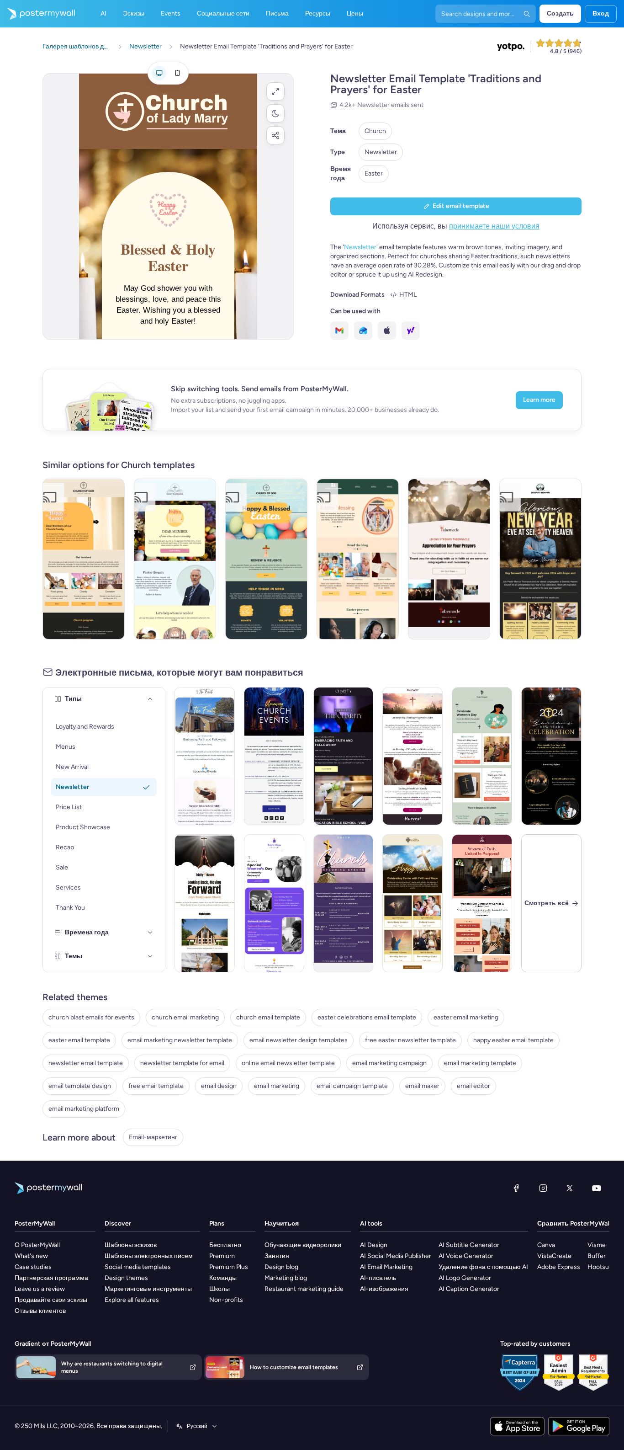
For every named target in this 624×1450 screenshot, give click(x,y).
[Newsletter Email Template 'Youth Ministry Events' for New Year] (205, 903)
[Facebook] (516, 1188)
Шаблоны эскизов (131, 1245)
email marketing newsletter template (179, 1040)
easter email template (79, 1040)
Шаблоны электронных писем (149, 1256)
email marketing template (480, 1063)
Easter (374, 173)
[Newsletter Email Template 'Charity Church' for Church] (343, 756)
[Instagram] (543, 1188)
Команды (223, 1278)
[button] (275, 91)
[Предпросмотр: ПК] (159, 73)
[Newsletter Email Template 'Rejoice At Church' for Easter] (266, 559)
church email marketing (185, 1017)
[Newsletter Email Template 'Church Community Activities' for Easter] (175, 559)
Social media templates (138, 1267)
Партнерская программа (51, 1278)
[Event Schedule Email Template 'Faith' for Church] (343, 903)
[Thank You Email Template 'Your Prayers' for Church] (449, 559)
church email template (268, 1017)
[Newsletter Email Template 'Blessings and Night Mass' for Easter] (358, 559)
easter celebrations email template (366, 1017)
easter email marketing (466, 1017)
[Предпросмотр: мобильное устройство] (177, 73)
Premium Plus (228, 1267)
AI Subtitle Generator (469, 1245)
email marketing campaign (389, 1063)
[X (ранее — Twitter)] (570, 1188)
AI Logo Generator (465, 1278)
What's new (31, 1256)
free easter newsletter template (410, 1040)
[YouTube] (596, 1188)
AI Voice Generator (466, 1256)
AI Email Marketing (386, 1267)
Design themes (126, 1278)
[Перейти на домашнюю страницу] (37, 14)
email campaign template (352, 1086)
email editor (473, 1086)
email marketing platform (83, 1109)
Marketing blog (285, 1278)
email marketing (276, 1086)
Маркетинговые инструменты (148, 1289)
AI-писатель (378, 1278)
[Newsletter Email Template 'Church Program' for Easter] (83, 559)
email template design (79, 1086)
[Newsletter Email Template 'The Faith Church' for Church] (205, 756)
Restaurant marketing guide (304, 1289)
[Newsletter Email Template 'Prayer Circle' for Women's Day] (482, 756)
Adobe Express (558, 1267)
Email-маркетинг (153, 1137)
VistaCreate (554, 1256)
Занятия (276, 1256)
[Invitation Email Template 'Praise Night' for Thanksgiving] (412, 756)
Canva (546, 1245)
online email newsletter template (288, 1063)
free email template (156, 1086)
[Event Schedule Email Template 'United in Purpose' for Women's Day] (482, 903)
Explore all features (132, 1300)
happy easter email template (513, 1040)
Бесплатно (225, 1245)
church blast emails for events (91, 1017)
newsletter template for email (182, 1063)
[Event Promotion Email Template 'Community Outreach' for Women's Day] (274, 903)
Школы (219, 1289)
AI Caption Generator (469, 1289)
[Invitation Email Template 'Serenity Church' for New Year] (540, 559)
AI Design (373, 1245)
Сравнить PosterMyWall (573, 1223)
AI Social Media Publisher (395, 1256)
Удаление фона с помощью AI (483, 1267)
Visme (596, 1245)
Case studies (33, 1267)
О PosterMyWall (37, 1245)
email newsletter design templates (298, 1040)
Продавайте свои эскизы (51, 1300)
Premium (222, 1256)
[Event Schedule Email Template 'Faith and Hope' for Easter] (412, 903)
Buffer (596, 1256)
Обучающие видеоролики (302, 1245)
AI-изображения (384, 1289)
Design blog (281, 1267)
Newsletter (381, 152)
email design (219, 1086)
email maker (422, 1086)
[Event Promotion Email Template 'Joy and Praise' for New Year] (551, 756)
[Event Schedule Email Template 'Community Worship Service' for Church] (274, 756)
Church (375, 131)
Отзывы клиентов (40, 1311)
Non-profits (226, 1300)
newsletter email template (85, 1063)
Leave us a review (40, 1289)
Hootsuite (601, 1267)
